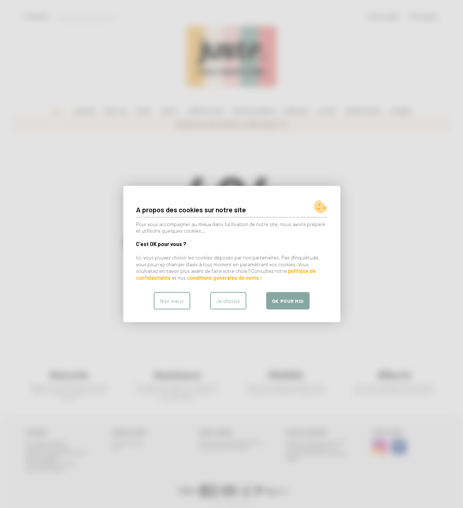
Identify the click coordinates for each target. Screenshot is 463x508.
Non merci (172, 301)
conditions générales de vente (223, 278)
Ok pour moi (288, 301)
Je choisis (228, 301)
